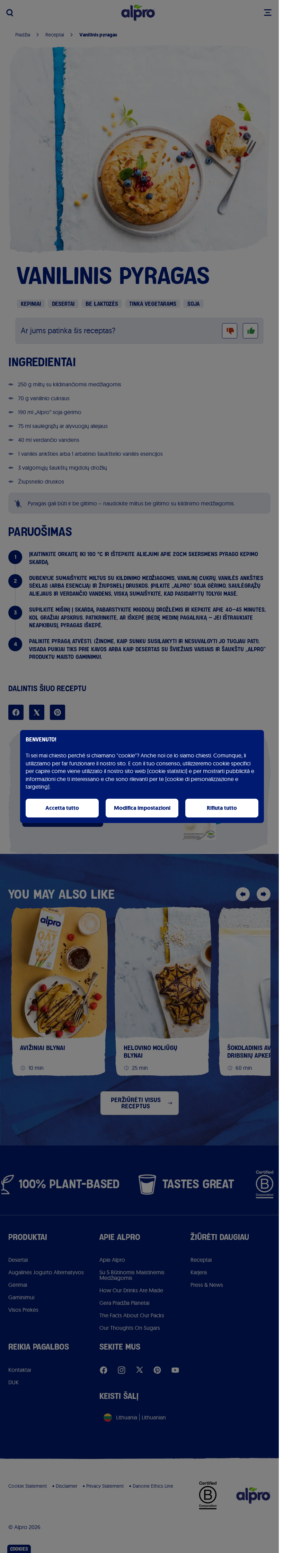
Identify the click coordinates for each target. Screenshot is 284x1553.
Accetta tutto (62, 808)
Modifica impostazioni (142, 808)
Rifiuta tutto (222, 808)
